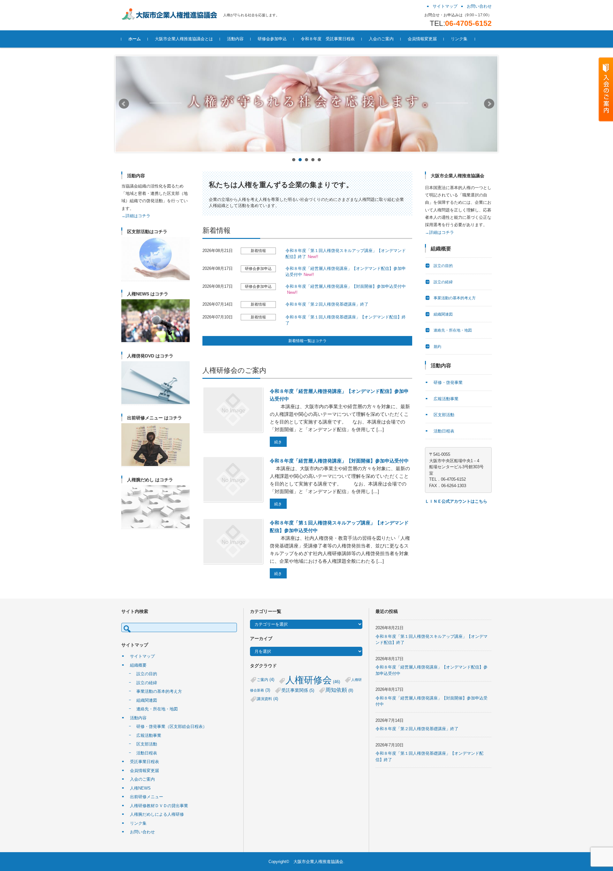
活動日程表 (444, 431)
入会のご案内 (381, 38)
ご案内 (265, 679)
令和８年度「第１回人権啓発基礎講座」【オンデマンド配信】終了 (345, 320)
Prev (124, 104)
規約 (437, 346)
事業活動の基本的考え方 (455, 298)
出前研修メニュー (146, 796)
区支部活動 (444, 414)
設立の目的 (443, 266)
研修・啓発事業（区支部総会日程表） (171, 726)
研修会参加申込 (272, 38)
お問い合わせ (142, 831)
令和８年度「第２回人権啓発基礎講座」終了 (326, 304)
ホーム (134, 38)
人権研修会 (312, 680)
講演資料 (267, 698)
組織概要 (138, 665)
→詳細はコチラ (135, 215)
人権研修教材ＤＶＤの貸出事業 (159, 805)
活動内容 (235, 38)
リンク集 (459, 38)
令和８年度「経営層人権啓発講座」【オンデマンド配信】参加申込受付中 (345, 271)
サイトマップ (142, 656)
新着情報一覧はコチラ (307, 341)
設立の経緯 (443, 282)
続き (278, 442)
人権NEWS (140, 788)
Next (489, 104)
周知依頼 (339, 690)
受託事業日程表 (144, 761)
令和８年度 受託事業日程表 (328, 38)
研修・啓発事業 (448, 382)
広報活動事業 (446, 398)
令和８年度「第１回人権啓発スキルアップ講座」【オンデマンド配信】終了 (345, 253)
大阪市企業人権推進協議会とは (184, 38)
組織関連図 (443, 314)
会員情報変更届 (422, 38)
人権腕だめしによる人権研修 (157, 814)
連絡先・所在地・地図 (453, 330)
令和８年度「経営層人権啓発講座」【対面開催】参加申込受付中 (345, 289)
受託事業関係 (297, 690)
